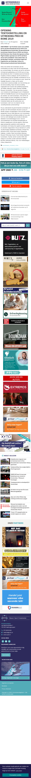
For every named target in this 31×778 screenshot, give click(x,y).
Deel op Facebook (16, 178)
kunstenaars (5, 145)
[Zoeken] (28, 225)
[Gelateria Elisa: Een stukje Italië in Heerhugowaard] (5, 469)
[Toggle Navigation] (28, 3)
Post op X (16, 182)
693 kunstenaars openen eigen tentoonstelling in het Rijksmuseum (19, 217)
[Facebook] (3, 641)
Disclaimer (4, 686)
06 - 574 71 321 (22, 170)
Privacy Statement (6, 689)
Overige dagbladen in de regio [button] (10, 678)
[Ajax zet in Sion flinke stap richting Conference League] (5, 499)
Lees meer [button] (19, 770)
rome (16, 145)
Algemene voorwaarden (8, 683)
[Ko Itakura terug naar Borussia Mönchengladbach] (5, 492)
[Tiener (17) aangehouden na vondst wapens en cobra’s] (5, 514)
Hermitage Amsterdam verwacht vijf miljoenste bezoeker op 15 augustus (20, 207)
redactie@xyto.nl (8, 632)
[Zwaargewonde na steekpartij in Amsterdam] (5, 484)
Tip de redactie (16, 186)
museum (12, 145)
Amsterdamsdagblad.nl (13, 2)
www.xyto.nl (6, 634)
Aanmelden (5, 655)
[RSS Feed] (9, 641)
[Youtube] (6, 641)
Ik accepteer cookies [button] (15, 775)
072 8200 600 (7, 630)
